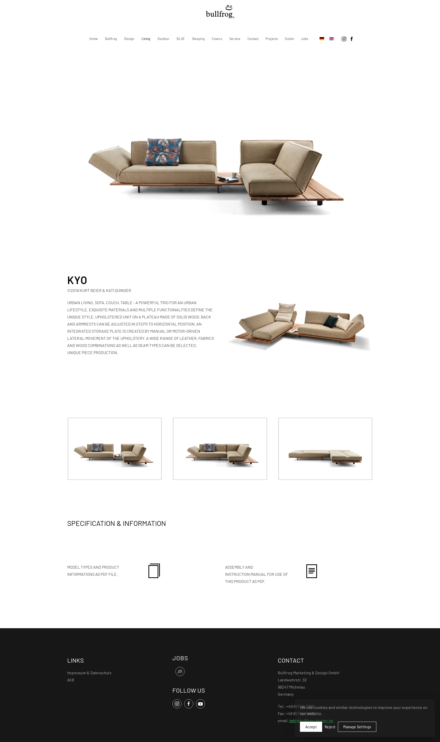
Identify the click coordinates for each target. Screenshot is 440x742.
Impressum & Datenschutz (89, 672)
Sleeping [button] (198, 38)
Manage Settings (357, 726)
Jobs (304, 38)
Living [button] (146, 38)
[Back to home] (220, 11)
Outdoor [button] (164, 38)
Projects (272, 38)
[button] (114, 448)
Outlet (289, 38)
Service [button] (234, 38)
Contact (253, 38)
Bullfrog (111, 38)
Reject (330, 726)
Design (129, 38)
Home (93, 38)
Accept (311, 726)
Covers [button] (217, 38)
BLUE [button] (181, 38)
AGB (70, 679)
